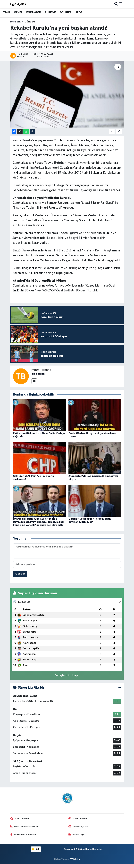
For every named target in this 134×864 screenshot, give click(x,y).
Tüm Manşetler (80, 826)
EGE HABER (33, 12)
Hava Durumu (22, 818)
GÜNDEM (30, 22)
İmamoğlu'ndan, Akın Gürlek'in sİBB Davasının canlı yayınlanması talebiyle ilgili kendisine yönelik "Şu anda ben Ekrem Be (38, 521)
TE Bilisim (38, 373)
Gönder (20, 573)
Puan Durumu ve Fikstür (26, 826)
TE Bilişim (75, 859)
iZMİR (6, 12)
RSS (37, 849)
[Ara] (116, 4)
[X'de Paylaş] (20, 131)
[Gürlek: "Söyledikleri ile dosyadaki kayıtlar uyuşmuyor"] (94, 500)
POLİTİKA (65, 12)
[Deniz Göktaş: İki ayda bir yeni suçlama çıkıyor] (94, 415)
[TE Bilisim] (21, 376)
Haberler (15, 22)
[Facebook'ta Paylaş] (14, 131)
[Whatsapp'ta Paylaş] (26, 131)
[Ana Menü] (120, 4)
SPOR (79, 12)
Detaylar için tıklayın (67, 675)
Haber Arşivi (79, 834)
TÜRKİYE (50, 12)
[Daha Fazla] (32, 131)
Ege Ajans (18, 4)
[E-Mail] (34, 381)
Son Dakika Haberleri (25, 834)
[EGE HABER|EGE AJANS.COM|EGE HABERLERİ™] (67, 798)
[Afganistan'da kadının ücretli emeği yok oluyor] (94, 458)
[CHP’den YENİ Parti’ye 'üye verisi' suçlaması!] (39, 458)
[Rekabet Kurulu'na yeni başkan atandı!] (67, 94)
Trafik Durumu (79, 818)
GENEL (18, 12)
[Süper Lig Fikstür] (119, 687)
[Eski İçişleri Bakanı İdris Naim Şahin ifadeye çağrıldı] (39, 415)
